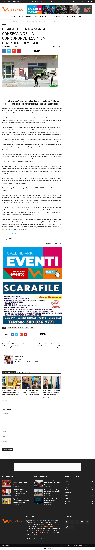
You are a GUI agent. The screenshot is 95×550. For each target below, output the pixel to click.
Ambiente (42, 17)
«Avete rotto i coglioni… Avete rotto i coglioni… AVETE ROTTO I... (52, 482)
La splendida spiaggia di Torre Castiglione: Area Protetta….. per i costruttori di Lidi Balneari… (48, 346)
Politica (20, 17)
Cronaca (28, 17)
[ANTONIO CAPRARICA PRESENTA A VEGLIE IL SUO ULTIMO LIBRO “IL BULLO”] (6, 492)
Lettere (66, 17)
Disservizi (20, 327)
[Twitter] (88, 1)
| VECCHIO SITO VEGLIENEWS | (35, 1)
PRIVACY (70, 545)
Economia (57, 17)
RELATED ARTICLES (9, 372)
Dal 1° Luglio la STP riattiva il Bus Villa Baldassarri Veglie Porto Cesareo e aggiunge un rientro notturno (15, 346)
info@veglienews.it (38, 538)
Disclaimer (63, 545)
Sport (50, 17)
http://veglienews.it (19, 359)
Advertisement (78, 545)
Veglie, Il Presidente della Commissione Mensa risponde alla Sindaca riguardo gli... (21, 500)
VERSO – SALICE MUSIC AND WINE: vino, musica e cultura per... (20, 482)
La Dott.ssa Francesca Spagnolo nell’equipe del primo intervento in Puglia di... (52, 491)
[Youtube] (91, 1)
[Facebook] (76, 1)
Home (5, 17)
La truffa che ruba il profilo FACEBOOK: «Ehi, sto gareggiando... (51, 500)
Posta (32, 327)
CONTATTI (86, 545)
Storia (80, 17)
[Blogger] (73, 1)
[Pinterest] (85, 1)
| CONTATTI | (48, 1)
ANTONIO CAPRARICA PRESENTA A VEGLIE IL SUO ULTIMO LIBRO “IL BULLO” (20, 491)
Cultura (12, 17)
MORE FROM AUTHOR (23, 372)
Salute (73, 17)
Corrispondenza (12, 327)
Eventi (35, 17)
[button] (91, 16)
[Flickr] (79, 1)
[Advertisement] (31, 92)
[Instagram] (82, 1)
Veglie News (7, 46)
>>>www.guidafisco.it (9, 234)
